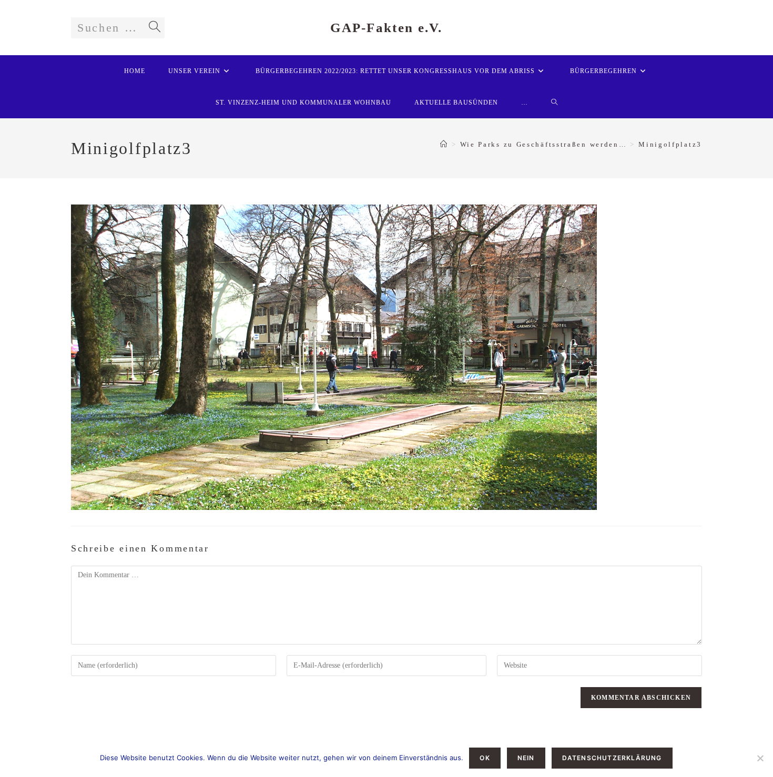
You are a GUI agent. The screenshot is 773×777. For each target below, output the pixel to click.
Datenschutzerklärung (612, 758)
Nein (526, 758)
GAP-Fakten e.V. (386, 28)
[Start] (444, 144)
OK (485, 758)
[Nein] (760, 758)
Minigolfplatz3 (670, 144)
